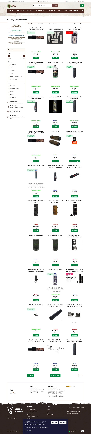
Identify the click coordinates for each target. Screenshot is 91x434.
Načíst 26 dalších (55, 375)
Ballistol (12, 91)
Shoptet (72, 431)
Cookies (29, 418)
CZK (67, 1)
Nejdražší (48, 23)
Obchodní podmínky (31, 409)
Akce (11, 67)
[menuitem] (11, 11)
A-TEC (12, 85)
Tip (11, 73)
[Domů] (8, 14)
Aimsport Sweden (14, 88)
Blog (48, 413)
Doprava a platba (16, 1)
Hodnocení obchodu (51, 414)
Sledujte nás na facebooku (74, 413)
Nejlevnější (40, 23)
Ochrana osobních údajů (32, 411)
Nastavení (28, 430)
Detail (56, 126)
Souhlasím (62, 422)
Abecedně (55, 23)
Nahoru (31, 375)
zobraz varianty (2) (75, 161)
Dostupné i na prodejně (16, 76)
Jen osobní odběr (14, 79)
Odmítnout (54, 422)
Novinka (12, 70)
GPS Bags (13, 97)
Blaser (12, 94)
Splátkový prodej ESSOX (32, 416)
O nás (22, 1)
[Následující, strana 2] (79, 375)
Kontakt (9, 1)
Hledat (55, 5)
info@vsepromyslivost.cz (74, 411)
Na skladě (13, 64)
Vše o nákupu (30, 413)
